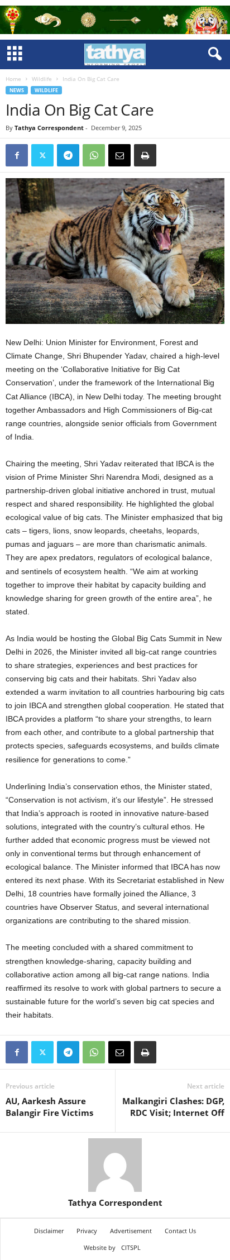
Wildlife (42, 79)
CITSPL (131, 1247)
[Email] (119, 155)
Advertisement (131, 1230)
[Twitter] (42, 155)
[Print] (145, 155)
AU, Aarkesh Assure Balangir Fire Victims (49, 1106)
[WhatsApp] (94, 155)
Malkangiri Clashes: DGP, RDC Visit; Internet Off (173, 1106)
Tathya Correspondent (49, 127)
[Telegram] (68, 155)
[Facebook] (17, 155)
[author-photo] (115, 1165)
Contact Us (180, 1230)
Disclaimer (49, 1230)
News (16, 90)
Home (13, 79)
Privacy (86, 1230)
